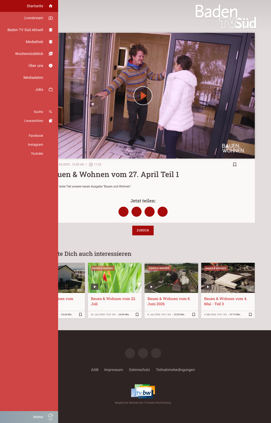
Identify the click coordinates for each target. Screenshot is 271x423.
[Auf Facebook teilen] (123, 212)
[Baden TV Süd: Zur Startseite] (226, 16)
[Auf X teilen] (136, 212)
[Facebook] (130, 353)
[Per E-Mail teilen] (163, 212)
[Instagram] (143, 353)
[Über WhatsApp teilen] (150, 212)
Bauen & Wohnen (102, 268)
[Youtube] (156, 353)
